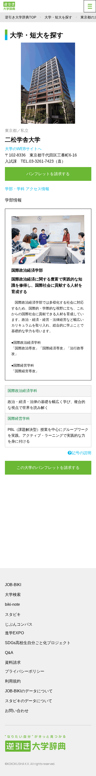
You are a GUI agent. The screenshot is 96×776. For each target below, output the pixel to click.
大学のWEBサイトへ (24, 149)
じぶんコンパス (18, 624)
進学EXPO (14, 633)
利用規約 (13, 681)
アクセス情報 (37, 189)
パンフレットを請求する (48, 174)
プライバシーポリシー (24, 671)
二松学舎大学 (22, 139)
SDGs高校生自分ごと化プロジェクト (38, 643)
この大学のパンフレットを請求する (48, 468)
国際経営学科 (19, 418)
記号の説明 (81, 453)
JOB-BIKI (13, 585)
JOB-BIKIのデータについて (29, 691)
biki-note (12, 604)
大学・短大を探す (58, 17)
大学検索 (13, 594)
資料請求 (13, 662)
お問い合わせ (17, 711)
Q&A (9, 653)
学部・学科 (15, 189)
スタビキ (13, 614)
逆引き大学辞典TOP (20, 17)
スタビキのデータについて (28, 701)
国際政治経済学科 (22, 391)
